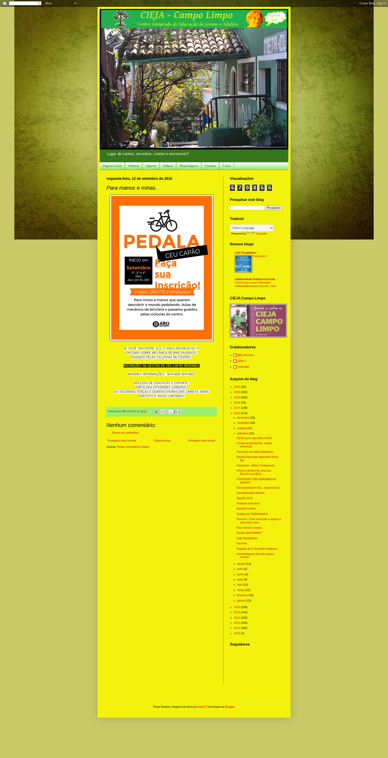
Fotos (227, 166)
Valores (151, 166)
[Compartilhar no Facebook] (175, 411)
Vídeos (168, 166)
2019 (237, 397)
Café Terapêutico (245, 252)
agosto (241, 563)
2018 (237, 402)
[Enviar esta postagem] (155, 411)
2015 (237, 607)
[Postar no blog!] (166, 411)
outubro (242, 428)
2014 (237, 612)
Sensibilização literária (251, 492)
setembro (243, 433)
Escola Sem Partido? (249, 532)
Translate (261, 233)
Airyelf (202, 706)
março (241, 590)
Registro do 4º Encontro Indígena (257, 548)
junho (241, 574)
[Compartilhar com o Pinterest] (179, 411)
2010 (237, 633)
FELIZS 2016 (245, 498)
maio (240, 579)
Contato (210, 166)
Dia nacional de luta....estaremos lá (258, 487)
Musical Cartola (246, 508)
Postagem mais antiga (201, 440)
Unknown (243, 366)
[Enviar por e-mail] (162, 411)
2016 (237, 413)
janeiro (241, 600)
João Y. (242, 361)
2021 (237, 387)
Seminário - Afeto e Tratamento (255, 465)
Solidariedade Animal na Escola (255, 279)
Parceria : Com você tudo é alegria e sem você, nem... (259, 521)
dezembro (243, 417)
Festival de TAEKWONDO (252, 514)
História (133, 166)
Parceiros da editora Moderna (255, 451)
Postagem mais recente (122, 440)
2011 (237, 628)
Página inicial (112, 166)
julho (240, 569)
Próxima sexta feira (248, 503)
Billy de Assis (246, 355)
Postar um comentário (125, 432)
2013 (237, 617)
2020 (237, 392)
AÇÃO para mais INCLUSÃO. (254, 438)
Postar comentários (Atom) (133, 446)
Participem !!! (260, 256)
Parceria (242, 543)
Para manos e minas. (249, 527)
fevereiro (243, 595)
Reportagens (189, 166)
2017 (237, 407)
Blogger (229, 706)
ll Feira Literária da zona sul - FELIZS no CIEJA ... (254, 472)
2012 (237, 622)
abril (240, 584)
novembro (243, 422)
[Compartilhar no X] (171, 411)
